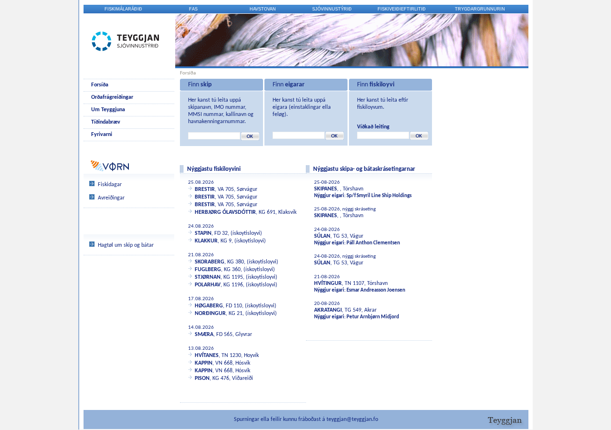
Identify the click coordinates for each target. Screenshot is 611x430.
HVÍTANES (207, 355)
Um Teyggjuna (108, 110)
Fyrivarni (101, 134)
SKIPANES (325, 189)
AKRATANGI (328, 310)
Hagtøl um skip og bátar (126, 245)
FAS (193, 9)
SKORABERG (209, 262)
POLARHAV (208, 285)
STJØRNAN (208, 277)
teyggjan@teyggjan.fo (352, 419)
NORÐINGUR (210, 313)
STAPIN (203, 233)
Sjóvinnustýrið (332, 9)
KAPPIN (203, 363)
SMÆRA (204, 334)
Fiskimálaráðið (123, 9)
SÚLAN (322, 236)
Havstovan (263, 9)
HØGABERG (209, 306)
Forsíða (99, 85)
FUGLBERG (208, 270)
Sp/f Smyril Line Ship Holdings (379, 196)
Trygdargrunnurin (480, 9)
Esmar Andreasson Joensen (376, 290)
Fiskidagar (110, 185)
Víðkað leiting (373, 127)
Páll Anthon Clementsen (373, 243)
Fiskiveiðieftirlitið (402, 9)
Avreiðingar (111, 198)
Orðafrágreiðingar (112, 97)
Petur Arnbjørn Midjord (373, 317)
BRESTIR (205, 189)
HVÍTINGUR (328, 283)
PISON (202, 378)
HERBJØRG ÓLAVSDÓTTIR (225, 212)
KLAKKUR (206, 241)
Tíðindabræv (105, 122)
